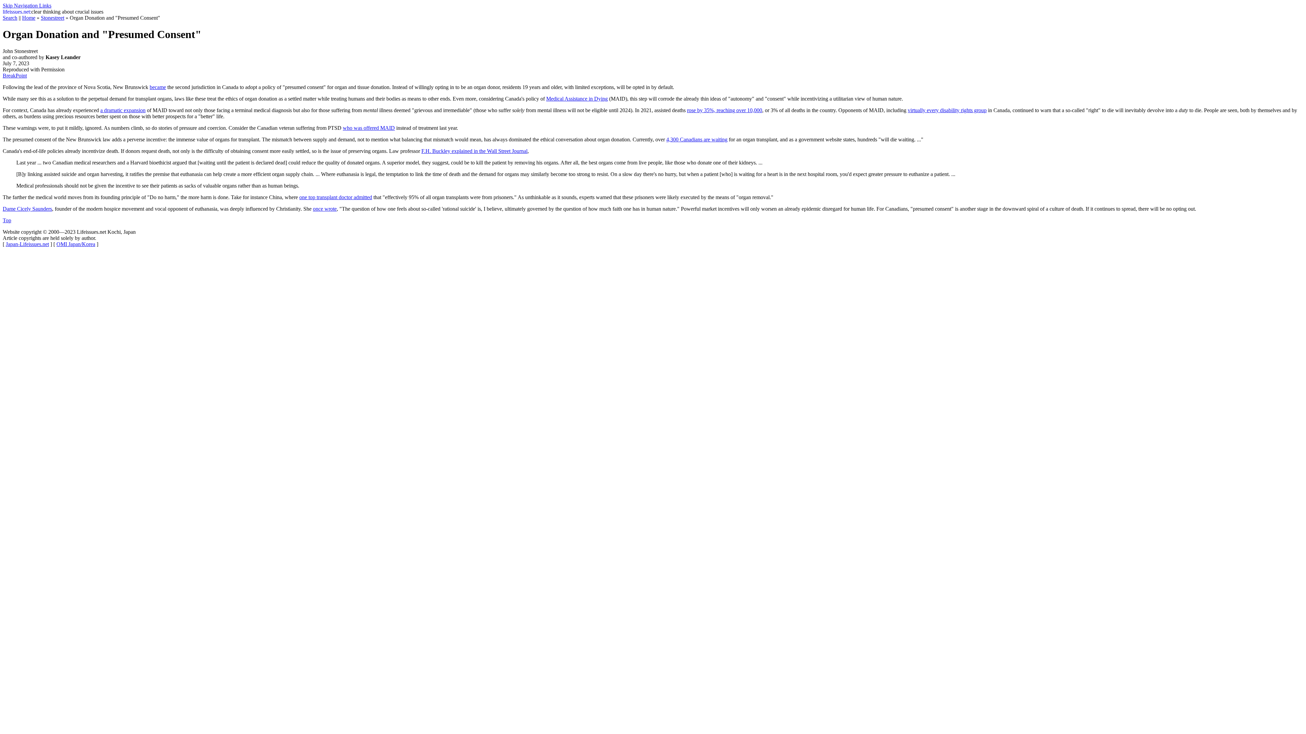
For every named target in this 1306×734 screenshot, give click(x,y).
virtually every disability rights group (947, 110)
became (158, 87)
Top (7, 220)
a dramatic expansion (123, 110)
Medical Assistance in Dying (577, 99)
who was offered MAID (369, 128)
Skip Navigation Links (27, 5)
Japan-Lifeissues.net (27, 244)
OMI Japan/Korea (75, 244)
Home (28, 18)
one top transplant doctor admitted (335, 197)
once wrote (325, 209)
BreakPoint (15, 75)
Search (10, 18)
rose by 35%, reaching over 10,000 (724, 110)
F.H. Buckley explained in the (474, 151)
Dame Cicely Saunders (27, 209)
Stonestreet (52, 18)
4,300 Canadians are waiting (696, 139)
